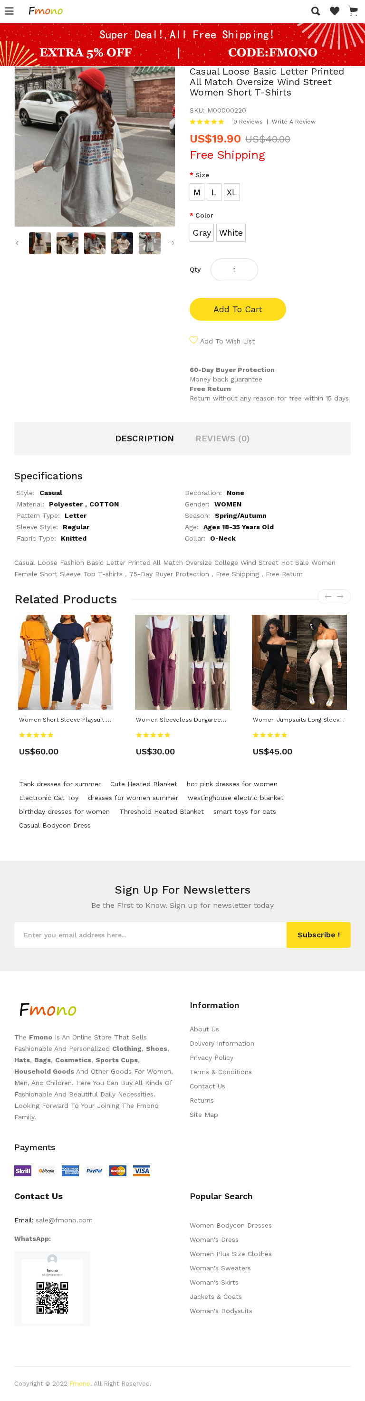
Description (144, 438)
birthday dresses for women (64, 811)
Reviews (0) (222, 438)
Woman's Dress (214, 1239)
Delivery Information (222, 1043)
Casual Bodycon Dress (55, 825)
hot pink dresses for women (232, 784)
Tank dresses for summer (60, 784)
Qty (195, 269)
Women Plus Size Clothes (231, 1254)
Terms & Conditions (221, 1072)
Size (202, 175)
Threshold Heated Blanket (161, 811)
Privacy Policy (211, 1057)
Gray (201, 233)
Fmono (79, 1383)
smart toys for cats (244, 811)
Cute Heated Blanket (143, 784)
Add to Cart (237, 309)
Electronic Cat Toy (48, 797)
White (231, 233)
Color (204, 215)
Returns (202, 1100)
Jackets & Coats (216, 1296)
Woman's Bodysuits (221, 1311)
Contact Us (207, 1086)
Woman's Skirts (214, 1282)
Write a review (294, 121)
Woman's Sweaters (220, 1268)
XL (232, 192)
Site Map (204, 1114)
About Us (204, 1029)
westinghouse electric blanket (236, 797)
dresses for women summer (133, 797)
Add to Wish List (227, 341)
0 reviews (248, 121)
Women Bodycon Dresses (231, 1225)
